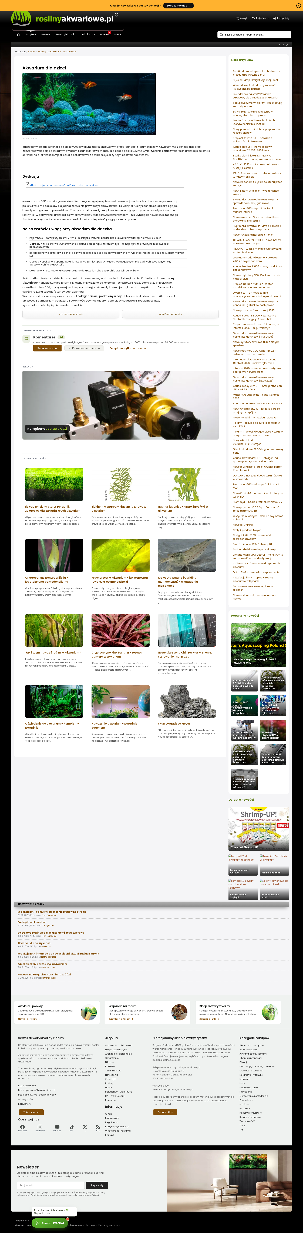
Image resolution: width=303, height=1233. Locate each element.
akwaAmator (48, 967)
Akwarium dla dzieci (44, 68)
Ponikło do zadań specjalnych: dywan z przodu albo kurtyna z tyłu (256, 72)
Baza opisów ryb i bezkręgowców (37, 1094)
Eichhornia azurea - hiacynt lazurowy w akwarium (119, 509)
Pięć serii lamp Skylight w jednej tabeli (255, 80)
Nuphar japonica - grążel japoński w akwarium (183, 509)
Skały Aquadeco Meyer (247, 530)
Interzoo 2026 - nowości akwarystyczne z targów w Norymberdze (257, 370)
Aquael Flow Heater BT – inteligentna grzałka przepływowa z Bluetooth (255, 459)
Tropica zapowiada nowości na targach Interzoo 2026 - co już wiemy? (257, 326)
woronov (46, 946)
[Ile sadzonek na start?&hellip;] (274, 889)
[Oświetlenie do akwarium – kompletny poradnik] (54, 719)
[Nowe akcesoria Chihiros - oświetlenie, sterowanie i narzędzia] (187, 648)
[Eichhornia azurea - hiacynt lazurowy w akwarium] (120, 502)
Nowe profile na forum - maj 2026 (254, 310)
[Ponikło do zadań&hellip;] (274, 865)
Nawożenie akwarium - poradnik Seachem (114, 725)
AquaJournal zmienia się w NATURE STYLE (257, 403)
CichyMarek (48, 925)
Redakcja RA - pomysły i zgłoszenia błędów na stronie (52, 912)
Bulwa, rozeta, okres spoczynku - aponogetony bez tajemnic (253, 113)
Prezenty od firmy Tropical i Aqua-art (255, 417)
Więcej (95, 1195)
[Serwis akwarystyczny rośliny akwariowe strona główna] (18, 34)
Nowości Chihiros (243, 525)
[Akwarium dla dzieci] (89, 134)
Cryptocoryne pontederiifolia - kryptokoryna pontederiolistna (46, 580)
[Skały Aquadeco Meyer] (187, 719)
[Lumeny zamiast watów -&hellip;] (243, 865)
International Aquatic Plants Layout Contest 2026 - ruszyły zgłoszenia (254, 361)
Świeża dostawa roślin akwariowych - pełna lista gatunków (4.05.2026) (255, 334)
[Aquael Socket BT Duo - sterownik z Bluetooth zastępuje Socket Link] (273, 754)
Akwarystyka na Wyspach (34, 943)
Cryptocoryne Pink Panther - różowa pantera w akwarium (117, 654)
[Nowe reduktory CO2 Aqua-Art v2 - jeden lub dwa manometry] (244, 730)
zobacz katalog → (178, 5)
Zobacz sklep (165, 1112)
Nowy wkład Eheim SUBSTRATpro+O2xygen (247, 442)
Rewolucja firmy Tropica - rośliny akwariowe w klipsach (253, 579)
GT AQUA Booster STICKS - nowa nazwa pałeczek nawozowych (257, 241)
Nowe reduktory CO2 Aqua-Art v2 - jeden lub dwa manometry (254, 352)
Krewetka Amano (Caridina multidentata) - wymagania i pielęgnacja (178, 582)
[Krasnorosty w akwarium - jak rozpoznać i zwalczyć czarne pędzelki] (120, 573)
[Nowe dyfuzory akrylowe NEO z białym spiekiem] (273, 730)
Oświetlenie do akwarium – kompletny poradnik (52, 725)
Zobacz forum (31, 1112)
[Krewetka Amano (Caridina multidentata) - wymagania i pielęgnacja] (187, 573)
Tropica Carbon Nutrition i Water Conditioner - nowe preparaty (253, 285)
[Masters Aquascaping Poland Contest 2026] (258, 645)
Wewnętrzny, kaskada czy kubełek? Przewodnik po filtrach (254, 87)
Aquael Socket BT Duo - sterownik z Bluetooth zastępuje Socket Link (254, 317)
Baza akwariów (27, 1085)
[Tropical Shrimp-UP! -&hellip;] (258, 829)
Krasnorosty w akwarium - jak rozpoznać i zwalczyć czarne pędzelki (120, 580)
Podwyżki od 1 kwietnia (32, 922)
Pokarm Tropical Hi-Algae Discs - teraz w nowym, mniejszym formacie (258, 433)
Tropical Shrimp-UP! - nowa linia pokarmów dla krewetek (252, 139)
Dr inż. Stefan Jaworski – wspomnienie (256, 572)
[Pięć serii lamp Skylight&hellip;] (243, 889)
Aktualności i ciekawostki (62, 51)
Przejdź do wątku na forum (126, 348)
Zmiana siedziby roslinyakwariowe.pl (255, 549)
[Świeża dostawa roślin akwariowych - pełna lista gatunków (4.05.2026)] (244, 754)
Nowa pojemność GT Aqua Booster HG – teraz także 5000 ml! (257, 509)
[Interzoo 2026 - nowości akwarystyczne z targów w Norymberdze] (244, 705)
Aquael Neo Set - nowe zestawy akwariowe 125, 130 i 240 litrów (252, 148)
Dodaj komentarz (47, 348)
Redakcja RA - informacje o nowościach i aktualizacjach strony (58, 953)
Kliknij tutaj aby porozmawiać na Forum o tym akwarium (64, 185)
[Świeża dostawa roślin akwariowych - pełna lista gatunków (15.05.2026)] (273, 680)
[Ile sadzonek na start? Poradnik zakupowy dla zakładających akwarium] (54, 502)
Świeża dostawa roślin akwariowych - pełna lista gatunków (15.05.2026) (255, 378)
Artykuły (42, 51)
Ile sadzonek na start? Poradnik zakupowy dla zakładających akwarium (256, 95)
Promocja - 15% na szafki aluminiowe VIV (257, 502)
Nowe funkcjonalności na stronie (253, 234)
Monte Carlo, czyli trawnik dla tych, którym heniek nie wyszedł (254, 122)
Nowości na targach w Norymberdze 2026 (44, 974)
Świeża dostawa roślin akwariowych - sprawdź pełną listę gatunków (255, 201)
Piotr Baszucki (49, 915)
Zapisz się (97, 1185)
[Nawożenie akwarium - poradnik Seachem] (120, 719)
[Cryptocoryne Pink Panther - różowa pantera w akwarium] (120, 648)
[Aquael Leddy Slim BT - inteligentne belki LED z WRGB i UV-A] (244, 680)
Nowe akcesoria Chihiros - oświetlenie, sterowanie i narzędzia (256, 218)
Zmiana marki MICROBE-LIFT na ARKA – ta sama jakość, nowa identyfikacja (258, 556)
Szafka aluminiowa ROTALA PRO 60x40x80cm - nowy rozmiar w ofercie (257, 157)
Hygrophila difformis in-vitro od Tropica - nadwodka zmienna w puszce (258, 227)
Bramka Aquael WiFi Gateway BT (252, 544)
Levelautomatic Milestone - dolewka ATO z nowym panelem (255, 259)
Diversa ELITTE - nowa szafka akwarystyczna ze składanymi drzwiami (257, 294)
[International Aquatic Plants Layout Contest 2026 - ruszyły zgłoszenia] (273, 705)
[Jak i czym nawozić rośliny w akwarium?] (54, 648)
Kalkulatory (24, 1104)
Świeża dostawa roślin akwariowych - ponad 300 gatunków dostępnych (255, 303)
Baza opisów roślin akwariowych (36, 1090)
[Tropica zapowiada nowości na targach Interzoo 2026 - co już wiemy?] (244, 779)
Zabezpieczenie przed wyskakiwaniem (42, 964)
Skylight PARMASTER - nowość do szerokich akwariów (252, 537)
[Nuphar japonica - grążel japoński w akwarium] (187, 502)
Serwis (32, 51)
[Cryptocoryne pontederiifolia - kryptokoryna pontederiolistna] (54, 573)
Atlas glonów (25, 1099)
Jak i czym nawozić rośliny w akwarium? (53, 652)
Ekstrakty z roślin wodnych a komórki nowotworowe (51, 932)
